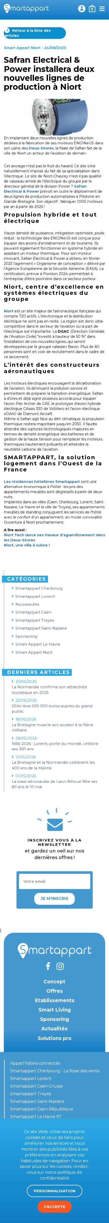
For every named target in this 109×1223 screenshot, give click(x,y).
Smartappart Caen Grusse (36, 1086)
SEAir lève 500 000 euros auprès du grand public (52, 709)
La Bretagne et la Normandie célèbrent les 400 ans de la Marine (53, 765)
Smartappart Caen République (41, 1109)
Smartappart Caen (33, 612)
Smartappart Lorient (35, 596)
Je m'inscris (54, 898)
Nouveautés (27, 604)
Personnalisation (55, 1190)
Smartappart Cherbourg (39, 588)
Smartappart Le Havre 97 (35, 1116)
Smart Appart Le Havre (37, 644)
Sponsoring (26, 636)
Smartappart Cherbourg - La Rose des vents (54, 1070)
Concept (54, 982)
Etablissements (55, 1000)
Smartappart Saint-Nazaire (41, 628)
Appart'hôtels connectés (35, 1063)
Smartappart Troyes (34, 620)
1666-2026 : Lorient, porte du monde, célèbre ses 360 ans (55, 746)
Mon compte (82, 9)
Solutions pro (54, 1038)
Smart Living (55, 1010)
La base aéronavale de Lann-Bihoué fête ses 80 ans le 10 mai (54, 784)
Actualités (54, 1029)
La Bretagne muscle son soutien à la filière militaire (52, 727)
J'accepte (54, 1206)
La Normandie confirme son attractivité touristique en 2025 (49, 689)
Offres (54, 991)
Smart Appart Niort (22, 47)
